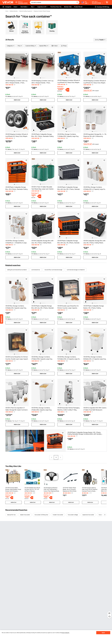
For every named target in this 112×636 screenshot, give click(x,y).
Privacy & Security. (65, 632)
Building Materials (14, 11)
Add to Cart (17, 100)
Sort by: (97, 39)
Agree (103, 632)
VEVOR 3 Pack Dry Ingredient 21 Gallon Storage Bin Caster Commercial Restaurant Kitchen (16, 410)
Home (6, 11)
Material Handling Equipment (25, 11)
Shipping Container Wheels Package (42, 11)
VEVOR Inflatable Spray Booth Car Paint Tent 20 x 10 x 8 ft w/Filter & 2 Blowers (32, 489)
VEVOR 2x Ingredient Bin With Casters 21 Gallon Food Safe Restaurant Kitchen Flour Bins (94, 410)
